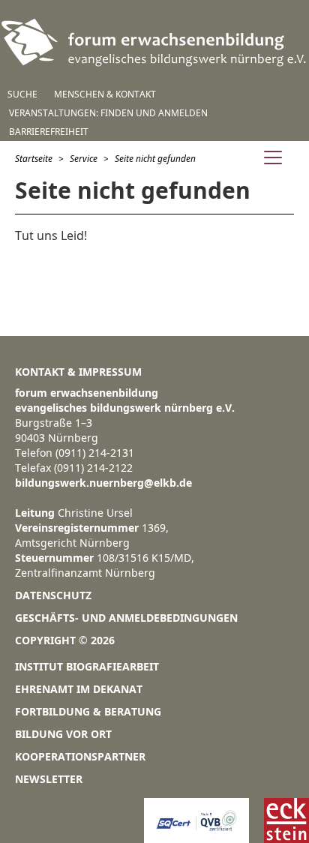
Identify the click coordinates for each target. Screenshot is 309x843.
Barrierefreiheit (48, 131)
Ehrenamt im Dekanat (78, 689)
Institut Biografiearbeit (87, 666)
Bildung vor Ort (63, 734)
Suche (23, 94)
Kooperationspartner (80, 756)
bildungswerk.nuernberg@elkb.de (103, 483)
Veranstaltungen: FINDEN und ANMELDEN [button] (108, 112)
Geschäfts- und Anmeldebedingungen (126, 617)
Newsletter (48, 779)
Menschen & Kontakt (105, 94)
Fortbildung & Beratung (88, 711)
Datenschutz (53, 595)
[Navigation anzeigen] (273, 159)
